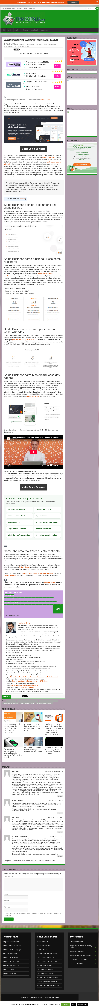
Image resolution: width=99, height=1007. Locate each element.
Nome (6, 894)
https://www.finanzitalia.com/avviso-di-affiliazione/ (30, 681)
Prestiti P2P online (76, 963)
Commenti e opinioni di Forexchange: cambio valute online (33, 750)
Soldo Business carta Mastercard (27, 701)
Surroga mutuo (42, 950)
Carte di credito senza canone (47, 981)
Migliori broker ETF (77, 951)
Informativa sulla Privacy (8, 8)
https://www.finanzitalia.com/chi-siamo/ (24, 685)
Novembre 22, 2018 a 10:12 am (54, 771)
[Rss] (85, 8)
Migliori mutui (8, 969)
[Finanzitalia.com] (23, 18)
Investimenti (34, 30)
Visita (57, 66)
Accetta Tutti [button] (65, 1004)
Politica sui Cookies (22, 8)
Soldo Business (11, 701)
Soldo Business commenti (11, 703)
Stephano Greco (10, 43)
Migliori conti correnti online (47, 953)
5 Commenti (9, 46)
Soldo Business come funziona (49, 701)
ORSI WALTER (16, 772)
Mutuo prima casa (9, 973)
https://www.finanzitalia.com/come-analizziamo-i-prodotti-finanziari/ (34, 677)
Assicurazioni (44, 30)
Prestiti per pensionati (11, 957)
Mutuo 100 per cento (44, 946)
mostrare (22, 199)
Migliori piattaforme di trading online (81, 946)
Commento (8, 876)
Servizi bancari (30, 44)
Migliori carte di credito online (47, 977)
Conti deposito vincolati (45, 969)
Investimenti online (76, 942)
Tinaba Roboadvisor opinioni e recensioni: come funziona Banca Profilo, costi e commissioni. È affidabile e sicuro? (54, 729)
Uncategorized (52, 44)
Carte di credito (10, 44)
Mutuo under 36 (42, 942)
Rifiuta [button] (73, 1004)
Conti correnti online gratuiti (47, 957)
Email (6, 900)
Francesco (15, 817)
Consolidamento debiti (11, 965)
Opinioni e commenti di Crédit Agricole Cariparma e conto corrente (53, 751)
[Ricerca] (97, 8)
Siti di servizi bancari (41, 44)
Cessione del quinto (10, 953)
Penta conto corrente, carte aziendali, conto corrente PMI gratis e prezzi (13, 753)
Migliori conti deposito (45, 965)
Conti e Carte (24, 30)
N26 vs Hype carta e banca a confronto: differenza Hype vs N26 (32, 727)
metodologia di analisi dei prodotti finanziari (37, 573)
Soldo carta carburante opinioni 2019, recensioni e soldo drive (33, 861)
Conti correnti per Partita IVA (47, 961)
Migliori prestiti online (11, 942)
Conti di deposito (20, 44)
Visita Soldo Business (33, 148)
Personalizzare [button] (82, 1004)
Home (3, 30)
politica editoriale (10, 575)
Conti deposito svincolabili (46, 973)
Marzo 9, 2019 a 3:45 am (56, 800)
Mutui (16, 30)
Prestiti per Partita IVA (11, 961)
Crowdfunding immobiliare (79, 959)
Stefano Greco (45, 100)
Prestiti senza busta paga (12, 950)
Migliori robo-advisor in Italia (80, 955)
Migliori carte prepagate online (48, 985)
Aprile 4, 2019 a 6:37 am (56, 836)
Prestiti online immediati (12, 946)
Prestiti (9, 30)
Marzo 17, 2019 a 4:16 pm (55, 817)
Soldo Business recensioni (44, 703)
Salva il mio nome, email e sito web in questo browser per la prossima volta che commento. (32, 914)
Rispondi (60, 796)
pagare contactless (32, 396)
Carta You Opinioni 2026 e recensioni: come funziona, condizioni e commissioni (12, 728)
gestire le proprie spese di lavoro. (24, 340)
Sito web (7, 907)
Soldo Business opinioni (27, 703)
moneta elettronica (48, 158)
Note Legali (32, 8)
